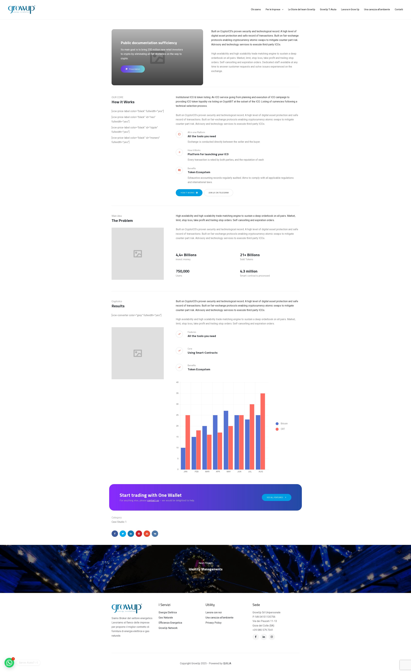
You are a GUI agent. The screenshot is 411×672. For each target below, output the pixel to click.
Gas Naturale (166, 617)
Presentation (134, 69)
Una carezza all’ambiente (219, 617)
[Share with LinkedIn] (131, 533)
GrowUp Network (168, 628)
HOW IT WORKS (187, 192)
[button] (9, 663)
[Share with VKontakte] (155, 533)
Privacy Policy (214, 622)
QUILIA (227, 663)
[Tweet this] (123, 533)
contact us (153, 500)
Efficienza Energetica (170, 622)
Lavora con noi (214, 612)
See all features (275, 497)
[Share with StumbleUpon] (147, 533)
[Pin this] (139, 533)
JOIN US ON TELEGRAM (219, 192)
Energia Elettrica (168, 612)
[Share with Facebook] (115, 533)
